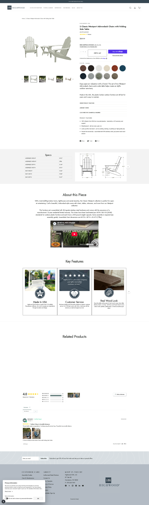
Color (85, 63)
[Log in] (135, 8)
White (98, 68)
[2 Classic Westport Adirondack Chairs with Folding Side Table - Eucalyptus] (40, 365)
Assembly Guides (27, 475)
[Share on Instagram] (72, 485)
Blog (73, 8)
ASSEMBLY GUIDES (84, 108)
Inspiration (58, 8)
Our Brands (66, 8)
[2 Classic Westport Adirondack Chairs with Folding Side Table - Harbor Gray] (42, 365)
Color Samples (47, 481)
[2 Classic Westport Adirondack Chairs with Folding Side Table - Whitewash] (29, 365)
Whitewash (106, 68)
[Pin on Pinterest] (76, 485)
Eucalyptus (98, 76)
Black (91, 68)
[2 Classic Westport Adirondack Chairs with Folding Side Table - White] (27, 365)
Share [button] (26, 444)
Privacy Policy (47, 487)
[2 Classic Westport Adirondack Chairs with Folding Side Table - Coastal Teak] (38, 365)
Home (23, 18)
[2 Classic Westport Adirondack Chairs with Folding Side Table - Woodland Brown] (44, 365)
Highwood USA (85, 23)
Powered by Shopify (74, 499)
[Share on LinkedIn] (79, 485)
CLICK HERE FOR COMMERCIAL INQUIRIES (90, 112)
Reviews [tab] (26, 407)
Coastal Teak (91, 76)
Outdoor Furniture (36, 8)
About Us (79, 8)
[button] (123, 444)
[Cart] (139, 8)
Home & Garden (48, 8)
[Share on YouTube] (83, 485)
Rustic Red (114, 68)
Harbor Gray (106, 76)
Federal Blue (83, 76)
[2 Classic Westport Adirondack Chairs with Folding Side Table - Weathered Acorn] (23, 365)
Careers (45, 490)
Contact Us (46, 478)
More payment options (117, 55)
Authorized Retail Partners (51, 475)
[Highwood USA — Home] (16, 7)
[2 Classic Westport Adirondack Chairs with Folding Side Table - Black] (25, 365)
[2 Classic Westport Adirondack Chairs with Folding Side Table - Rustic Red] (31, 365)
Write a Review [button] (120, 394)
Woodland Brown (114, 76)
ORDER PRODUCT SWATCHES (87, 103)
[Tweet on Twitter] (69, 485)
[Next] (128, 167)
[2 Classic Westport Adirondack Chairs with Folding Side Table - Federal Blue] (36, 365)
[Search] (130, 8)
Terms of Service (48, 484)
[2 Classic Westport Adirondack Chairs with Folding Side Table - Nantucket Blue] (33, 365)
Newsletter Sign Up (49, 493)
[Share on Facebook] (66, 485)
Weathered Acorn (83, 68)
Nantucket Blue (122, 68)
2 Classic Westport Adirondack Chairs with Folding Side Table (38, 440)
